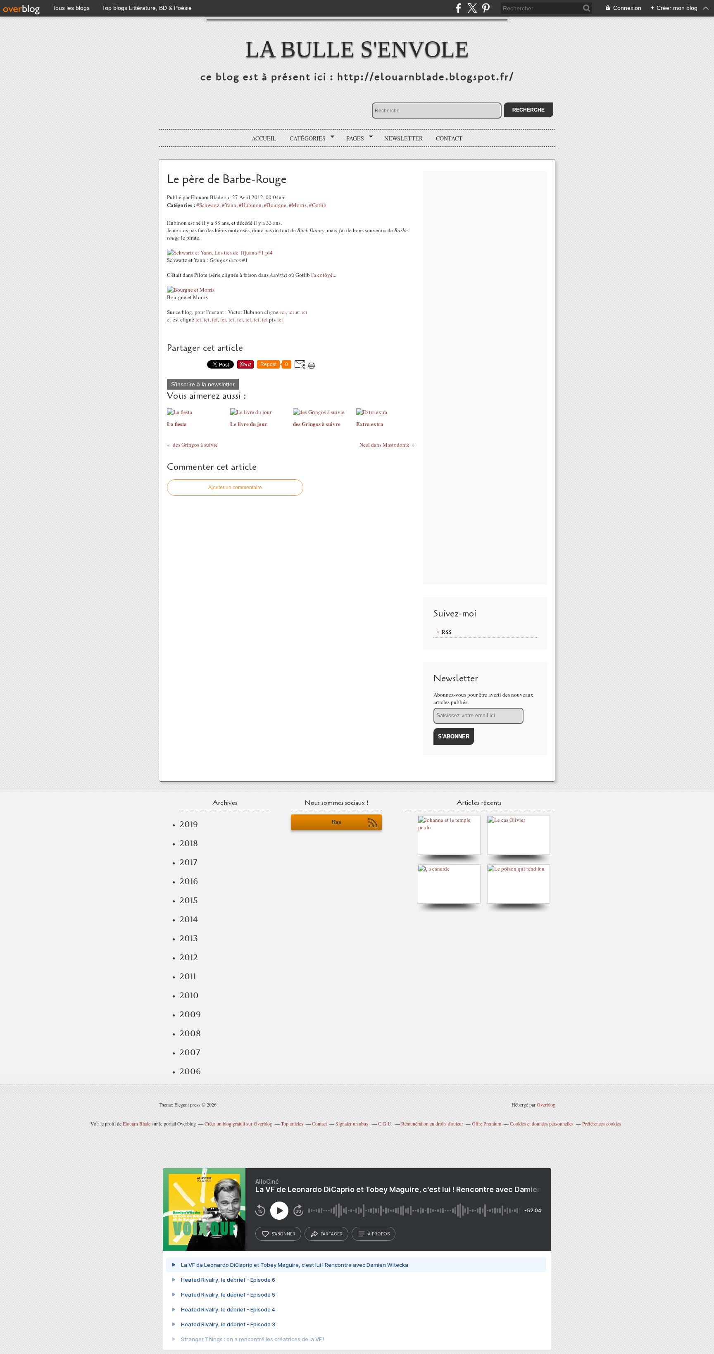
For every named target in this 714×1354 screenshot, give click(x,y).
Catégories (305, 138)
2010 (189, 995)
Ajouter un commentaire (235, 487)
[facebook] (458, 8)
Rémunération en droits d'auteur (432, 1123)
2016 (188, 881)
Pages (352, 138)
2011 (187, 976)
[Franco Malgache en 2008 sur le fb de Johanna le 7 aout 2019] (451, 827)
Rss (336, 822)
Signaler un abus (352, 1123)
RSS (446, 631)
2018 (188, 843)
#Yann (229, 205)
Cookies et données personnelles (542, 1123)
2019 (188, 824)
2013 (188, 938)
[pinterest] (486, 8)
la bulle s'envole (357, 49)
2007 (189, 1052)
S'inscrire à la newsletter (203, 384)
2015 (188, 900)
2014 (188, 919)
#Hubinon (250, 205)
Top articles (292, 1123)
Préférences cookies (601, 1123)
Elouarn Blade (136, 1123)
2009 (190, 1014)
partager (332, 1233)
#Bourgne (275, 205)
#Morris (298, 205)
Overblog (546, 1104)
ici (283, 312)
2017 (188, 862)
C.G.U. (385, 1123)
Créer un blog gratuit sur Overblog (238, 1123)
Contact (449, 138)
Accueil (264, 138)
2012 (188, 957)
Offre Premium (486, 1123)
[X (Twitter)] (472, 8)
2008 (190, 1033)
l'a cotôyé (322, 274)
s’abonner (283, 1233)
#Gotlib (317, 205)
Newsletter (403, 138)
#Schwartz (207, 205)
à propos (379, 1233)
